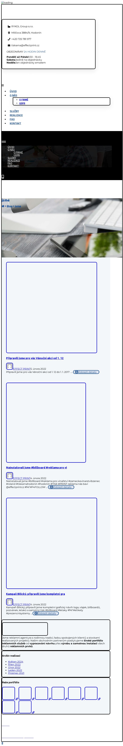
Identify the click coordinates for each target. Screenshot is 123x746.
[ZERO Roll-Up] (60, 699)
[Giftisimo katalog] (10, 699)
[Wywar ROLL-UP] (10, 712)
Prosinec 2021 (16, 673)
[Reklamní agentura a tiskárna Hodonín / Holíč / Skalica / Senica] (28, 17)
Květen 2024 (15, 661)
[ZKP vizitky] (43, 699)
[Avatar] (9, 368)
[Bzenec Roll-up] (27, 699)
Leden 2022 (15, 670)
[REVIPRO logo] (76, 699)
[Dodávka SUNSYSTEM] (92, 699)
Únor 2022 (14, 667)
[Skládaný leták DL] (26, 712)
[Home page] (3, 206)
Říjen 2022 (14, 664)
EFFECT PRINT (21, 368)
